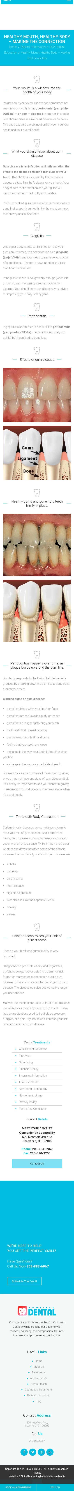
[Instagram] (41, 1452)
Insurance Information (33, 1075)
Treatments (39, 1372)
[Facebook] (24, 1452)
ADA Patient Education (33, 1049)
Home (38, 1361)
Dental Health (39, 1384)
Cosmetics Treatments (39, 1389)
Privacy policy (28, 1102)
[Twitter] (32, 1452)
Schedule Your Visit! (24, 1281)
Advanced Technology (33, 1089)
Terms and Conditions (33, 1108)
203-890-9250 (40, 1153)
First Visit (24, 1055)
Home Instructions (30, 1095)
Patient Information (33, 47)
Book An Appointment (18, 1487)
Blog (38, 1401)
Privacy (37, 1472)
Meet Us (39, 1366)
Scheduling (26, 1062)
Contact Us (37, 1163)
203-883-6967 (42, 1149)
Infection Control (29, 1082)
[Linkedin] (50, 1452)
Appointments (38, 1378)
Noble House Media (54, 1476)
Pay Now (55, 1487)
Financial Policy (28, 1069)
